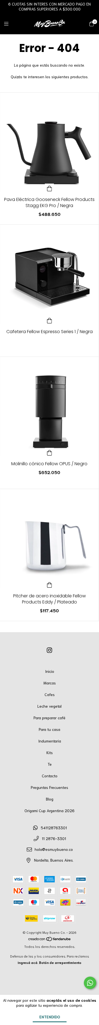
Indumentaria (49, 740)
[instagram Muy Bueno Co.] (49, 650)
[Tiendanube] (50, 940)
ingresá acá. (28, 962)
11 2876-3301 (54, 838)
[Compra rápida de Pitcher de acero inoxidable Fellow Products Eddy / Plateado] (49, 584)
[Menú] (9, 23)
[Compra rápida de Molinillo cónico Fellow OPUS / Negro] (49, 452)
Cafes (50, 694)
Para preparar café (49, 717)
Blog (49, 798)
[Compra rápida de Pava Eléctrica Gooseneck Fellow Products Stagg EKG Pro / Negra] (49, 188)
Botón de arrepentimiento (60, 962)
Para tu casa (49, 729)
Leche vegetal (49, 706)
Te (50, 764)
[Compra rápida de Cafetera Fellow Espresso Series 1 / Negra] (49, 320)
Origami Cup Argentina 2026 (49, 810)
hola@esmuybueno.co (54, 849)
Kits (49, 752)
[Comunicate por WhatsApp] (90, 983)
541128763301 (54, 827)
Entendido (49, 1016)
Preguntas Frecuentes (49, 787)
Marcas (49, 682)
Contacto (49, 775)
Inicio (49, 671)
